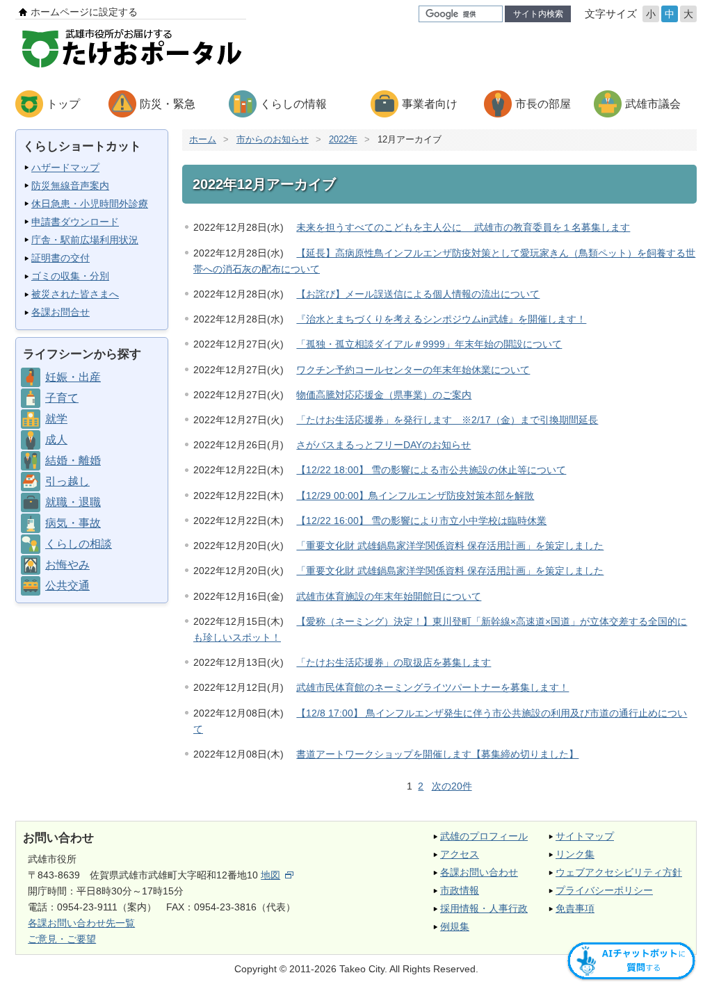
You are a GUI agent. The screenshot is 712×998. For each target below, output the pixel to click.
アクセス (459, 854)
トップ (63, 104)
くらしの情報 (293, 104)
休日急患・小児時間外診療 (89, 203)
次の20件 (452, 786)
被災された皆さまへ (75, 294)
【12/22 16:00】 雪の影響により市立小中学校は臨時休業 (421, 520)
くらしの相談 (78, 544)
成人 (56, 439)
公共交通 (67, 585)
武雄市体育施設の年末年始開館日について (388, 596)
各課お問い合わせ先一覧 (81, 923)
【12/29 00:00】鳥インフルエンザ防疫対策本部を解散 (415, 495)
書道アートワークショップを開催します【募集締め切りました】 (437, 754)
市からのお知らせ (272, 139)
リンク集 (575, 854)
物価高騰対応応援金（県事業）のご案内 (383, 394)
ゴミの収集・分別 (70, 275)
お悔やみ (67, 565)
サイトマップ (585, 836)
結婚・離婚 (73, 460)
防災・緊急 (167, 104)
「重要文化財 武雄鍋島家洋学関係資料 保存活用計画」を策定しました (450, 545)
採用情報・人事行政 (484, 908)
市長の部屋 (543, 104)
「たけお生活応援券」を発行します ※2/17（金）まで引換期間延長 (447, 419)
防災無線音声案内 (70, 185)
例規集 (454, 926)
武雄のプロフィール (484, 836)
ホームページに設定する (84, 11)
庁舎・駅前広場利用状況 (84, 239)
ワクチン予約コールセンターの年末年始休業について (413, 369)
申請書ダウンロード (75, 221)
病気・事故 (73, 523)
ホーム (202, 139)
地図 (270, 875)
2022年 (343, 139)
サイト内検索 (538, 14)
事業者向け (430, 104)
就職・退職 (73, 502)
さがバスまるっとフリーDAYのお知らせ (383, 444)
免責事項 (575, 908)
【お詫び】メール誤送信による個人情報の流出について (418, 294)
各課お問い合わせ (479, 872)
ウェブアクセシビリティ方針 (619, 872)
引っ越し (67, 481)
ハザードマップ (65, 167)
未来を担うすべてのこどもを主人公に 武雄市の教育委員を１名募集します (463, 227)
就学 (56, 419)
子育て (62, 398)
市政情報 (459, 890)
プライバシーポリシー (604, 890)
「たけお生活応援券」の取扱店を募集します (393, 662)
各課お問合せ (60, 312)
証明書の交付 (60, 257)
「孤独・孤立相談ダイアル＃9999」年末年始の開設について (429, 344)
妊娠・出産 (73, 377)
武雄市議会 (653, 104)
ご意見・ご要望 (62, 938)
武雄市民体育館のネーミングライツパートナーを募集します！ (432, 687)
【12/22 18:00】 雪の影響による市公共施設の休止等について (431, 469)
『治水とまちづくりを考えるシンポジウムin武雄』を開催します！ (441, 319)
